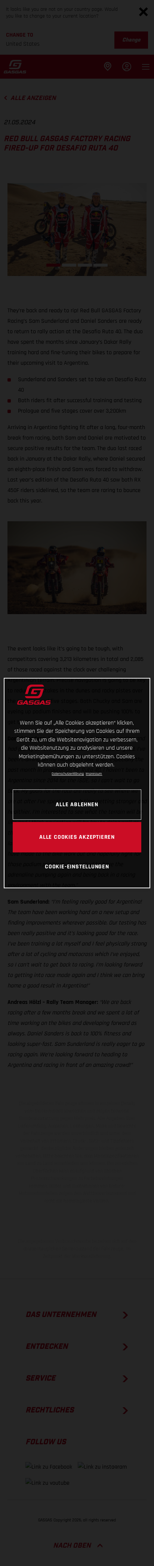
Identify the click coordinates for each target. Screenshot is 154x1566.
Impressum (94, 774)
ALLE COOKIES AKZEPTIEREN (77, 837)
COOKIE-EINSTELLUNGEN (77, 867)
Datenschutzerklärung (68, 774)
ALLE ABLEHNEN (77, 804)
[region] (77, 783)
